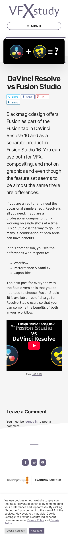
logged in (31, 421)
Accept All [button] (36, 530)
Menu (36, 26)
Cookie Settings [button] (16, 530)
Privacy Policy (35, 520)
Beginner (37, 373)
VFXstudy (34, 11)
